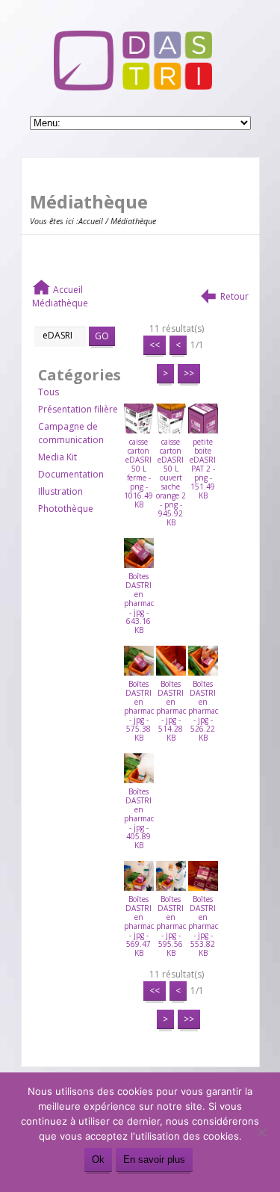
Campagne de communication (71, 433)
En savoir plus (154, 1159)
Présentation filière (78, 409)
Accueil (90, 220)
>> (189, 373)
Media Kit (57, 457)
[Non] (261, 1132)
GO (102, 336)
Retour (234, 296)
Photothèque (65, 508)
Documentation (71, 474)
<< (154, 345)
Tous (48, 392)
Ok (98, 1159)
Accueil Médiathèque (60, 296)
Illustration (60, 491)
